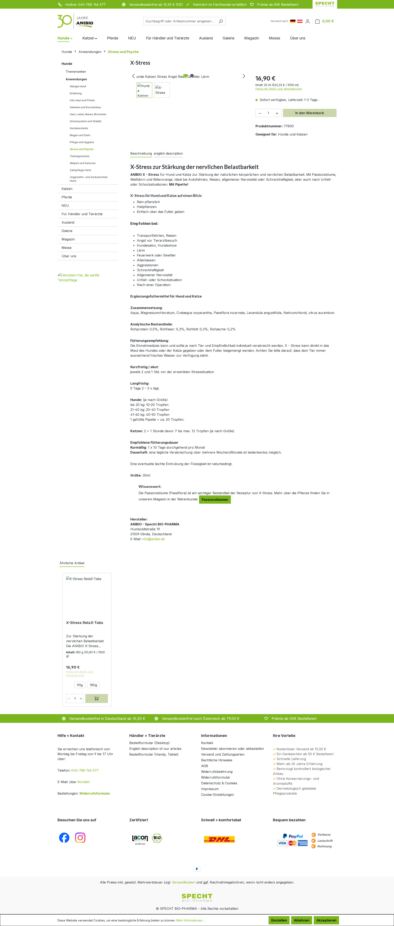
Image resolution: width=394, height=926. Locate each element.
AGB (204, 766)
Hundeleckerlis (79, 128)
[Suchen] (221, 21)
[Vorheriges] (133, 76)
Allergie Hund (78, 86)
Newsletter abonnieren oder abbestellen (232, 749)
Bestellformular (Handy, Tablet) (154, 754)
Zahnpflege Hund (80, 170)
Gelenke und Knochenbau (85, 107)
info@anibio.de (153, 539)
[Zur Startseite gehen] (77, 21)
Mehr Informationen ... (190, 920)
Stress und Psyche (82, 149)
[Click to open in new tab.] (80, 837)
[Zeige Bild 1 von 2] (185, 75)
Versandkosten (183, 882)
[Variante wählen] (96, 698)
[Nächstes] (244, 76)
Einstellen (279, 920)
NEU (65, 205)
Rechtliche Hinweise (216, 760)
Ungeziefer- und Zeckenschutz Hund (89, 179)
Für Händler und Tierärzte (82, 214)
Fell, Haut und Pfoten (82, 100)
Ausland (68, 222)
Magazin (68, 239)
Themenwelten (76, 71)
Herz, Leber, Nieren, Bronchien (88, 114)
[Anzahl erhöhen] (277, 113)
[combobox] (179, 21)
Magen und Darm (80, 135)
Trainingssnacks (79, 156)
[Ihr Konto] (308, 21)
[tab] (141, 153)
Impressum (210, 789)
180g (93, 685)
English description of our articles (155, 749)
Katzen (67, 189)
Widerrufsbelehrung (217, 772)
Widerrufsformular (94, 793)
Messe (67, 248)
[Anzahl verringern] (259, 113)
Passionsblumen (215, 499)
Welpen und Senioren (83, 163)
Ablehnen (301, 920)
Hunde (67, 64)
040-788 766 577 (85, 770)
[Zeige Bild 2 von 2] (192, 75)
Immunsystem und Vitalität (85, 121)
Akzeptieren (326, 920)
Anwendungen (76, 79)
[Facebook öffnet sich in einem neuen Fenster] (64, 837)
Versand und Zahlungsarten (222, 754)
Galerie (67, 231)
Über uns (69, 256)
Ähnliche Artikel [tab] (72, 563)
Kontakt (83, 782)
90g (80, 685)
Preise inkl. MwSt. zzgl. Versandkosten (278, 88)
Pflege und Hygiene (82, 142)
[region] (188, 86)
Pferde (67, 197)
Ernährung (76, 93)
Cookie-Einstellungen (217, 795)
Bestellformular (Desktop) (149, 743)
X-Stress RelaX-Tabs (84, 622)
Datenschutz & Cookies (219, 783)
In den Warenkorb (309, 113)
